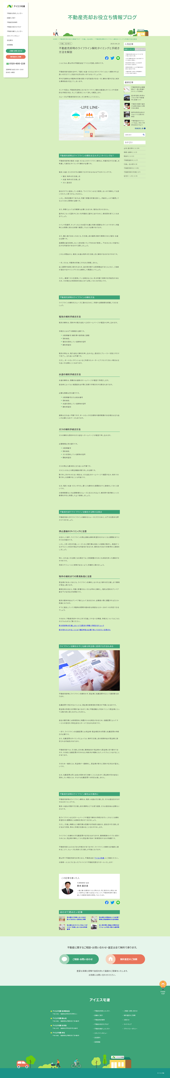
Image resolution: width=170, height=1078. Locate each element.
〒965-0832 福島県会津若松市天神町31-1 (65, 1012)
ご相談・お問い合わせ (15, 51)
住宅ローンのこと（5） (131, 176)
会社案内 (10, 40)
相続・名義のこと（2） (131, 152)
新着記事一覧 (139, 128)
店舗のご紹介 (11, 18)
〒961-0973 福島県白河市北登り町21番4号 (65, 1026)
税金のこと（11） (129, 156)
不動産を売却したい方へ (15, 13)
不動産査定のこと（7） (131, 160)
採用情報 (10, 45)
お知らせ (126, 1020)
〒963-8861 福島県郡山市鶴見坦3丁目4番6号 (66, 1019)
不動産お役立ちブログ (14, 27)
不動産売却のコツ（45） (131, 168)
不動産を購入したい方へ (15, 31)
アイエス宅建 (99, 858)
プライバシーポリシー (130, 1029)
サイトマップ (128, 1024)
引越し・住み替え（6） (131, 164)
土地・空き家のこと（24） (132, 148)
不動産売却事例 (12, 22)
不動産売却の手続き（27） (132, 172)
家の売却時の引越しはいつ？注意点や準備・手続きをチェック (81, 625)
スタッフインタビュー (13, 36)
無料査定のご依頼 (15, 57)
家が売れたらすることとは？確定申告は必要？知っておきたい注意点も (85, 630)
